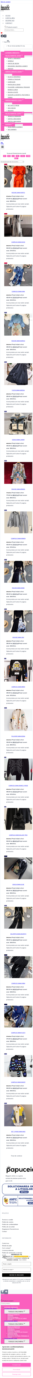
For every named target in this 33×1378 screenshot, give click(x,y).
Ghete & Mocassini (14, 119)
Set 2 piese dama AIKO (18, 1131)
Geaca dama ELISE (18, 884)
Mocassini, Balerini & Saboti (18, 66)
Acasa (7, 15)
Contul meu (5, 1243)
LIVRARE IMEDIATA (12, 53)
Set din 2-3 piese (13, 105)
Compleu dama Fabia (18, 983)
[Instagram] (5, 37)
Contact (8, 23)
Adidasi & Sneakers (14, 116)
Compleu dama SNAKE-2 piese (18, 785)
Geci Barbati (12, 129)
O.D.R (4, 1255)
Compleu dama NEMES (18, 538)
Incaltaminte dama (10, 1308)
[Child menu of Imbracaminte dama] (8, 75)
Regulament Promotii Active (10, 1229)
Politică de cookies (7, 1222)
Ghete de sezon (13, 63)
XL (17, 156)
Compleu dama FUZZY (18, 1032)
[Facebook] (2, 37)
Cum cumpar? (6, 1248)
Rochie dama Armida (18, 489)
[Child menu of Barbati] (19, 125)
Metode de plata (7, 1245)
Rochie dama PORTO (18, 192)
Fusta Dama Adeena (18, 390)
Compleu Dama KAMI (18, 291)
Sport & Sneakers (14, 58)
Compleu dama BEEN (18, 687)
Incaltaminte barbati (15, 127)
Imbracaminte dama (11, 1321)
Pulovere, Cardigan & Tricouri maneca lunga (19, 88)
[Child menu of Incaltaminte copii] (28, 114)
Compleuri (11, 82)
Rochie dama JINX (18, 637)
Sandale (11, 61)
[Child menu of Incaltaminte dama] (28, 56)
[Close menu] (1, 1295)
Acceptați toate (16, 1365)
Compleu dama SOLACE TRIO (18, 835)
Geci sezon (12, 108)
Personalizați (16, 1369)
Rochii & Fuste (13, 92)
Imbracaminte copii (10, 1338)
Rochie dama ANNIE (18, 588)
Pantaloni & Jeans (14, 84)
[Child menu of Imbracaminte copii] (8, 103)
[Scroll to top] (2, 1292)
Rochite (10, 110)
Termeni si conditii (7, 1219)
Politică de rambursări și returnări (12, 1252)
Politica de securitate (8, 1227)
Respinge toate (16, 1374)
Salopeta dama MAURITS (18, 934)
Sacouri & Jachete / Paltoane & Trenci (19, 96)
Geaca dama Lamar (18, 439)
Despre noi (9, 20)
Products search (12, 27)
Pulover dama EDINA (18, 736)
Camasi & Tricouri (14, 79)
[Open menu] (2, 147)
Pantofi (10, 68)
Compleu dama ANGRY (18, 1082)
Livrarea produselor (8, 1250)
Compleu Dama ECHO (18, 242)
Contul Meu (10, 18)
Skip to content (5, 2)
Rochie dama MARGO (18, 341)
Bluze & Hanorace (14, 77)
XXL (23, 156)
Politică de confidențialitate (10, 1224)
